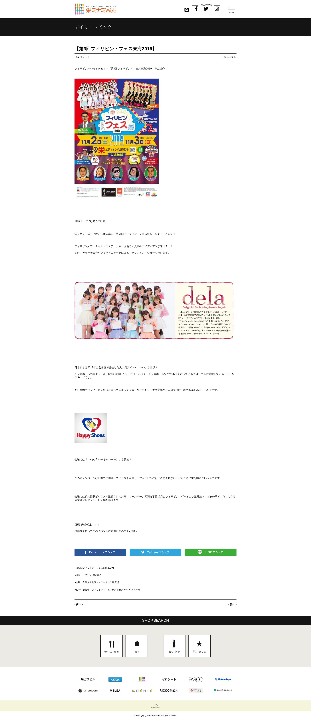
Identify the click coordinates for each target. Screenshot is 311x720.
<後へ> (232, 604)
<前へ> (79, 604)
